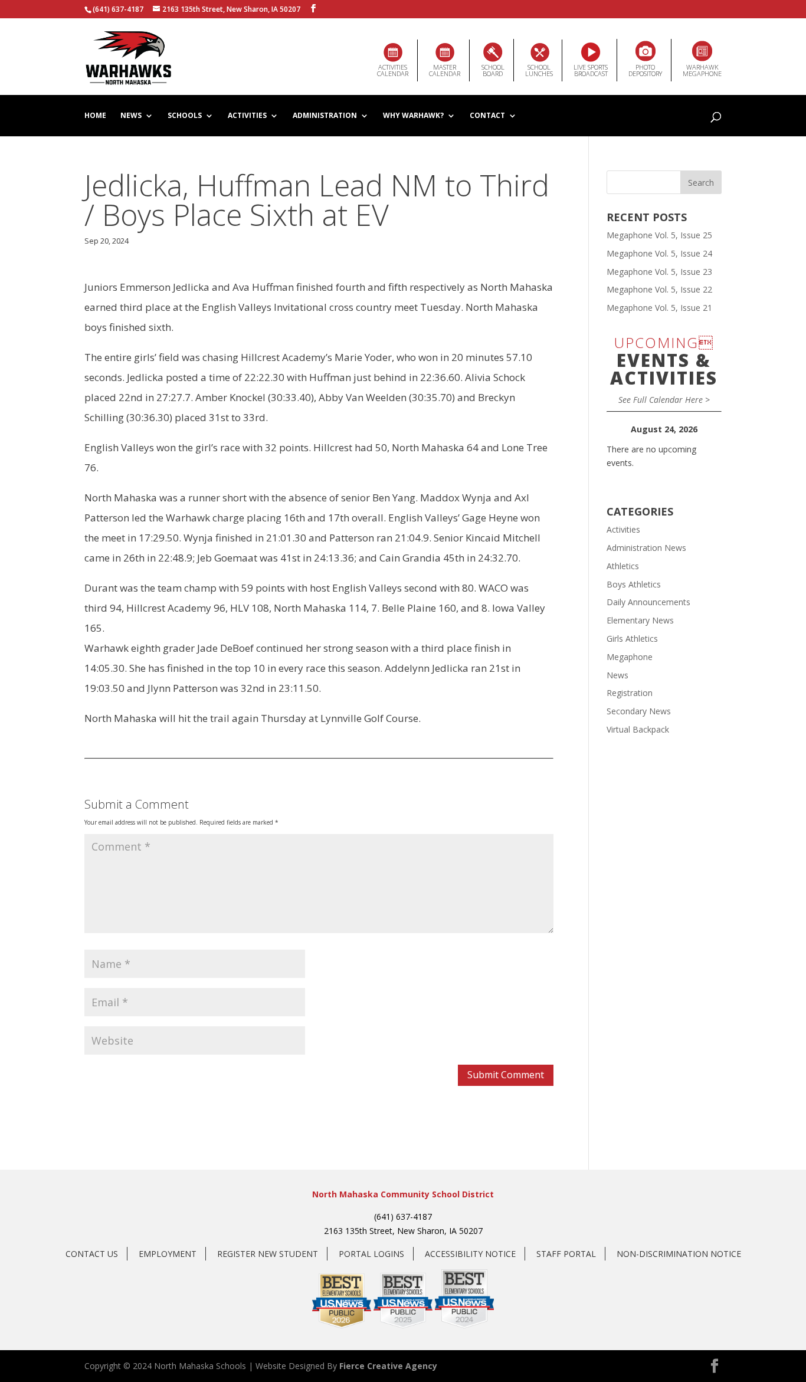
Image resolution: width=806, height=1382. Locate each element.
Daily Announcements (648, 602)
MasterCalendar (444, 70)
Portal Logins (371, 1253)
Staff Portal (566, 1253)
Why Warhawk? (413, 116)
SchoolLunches (539, 70)
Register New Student (267, 1253)
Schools (185, 116)
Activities (247, 116)
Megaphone (630, 656)
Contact (487, 116)
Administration (325, 116)
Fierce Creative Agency (388, 1365)
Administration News (646, 547)
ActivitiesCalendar (392, 70)
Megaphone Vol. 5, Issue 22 (659, 289)
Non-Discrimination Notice (679, 1253)
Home (95, 116)
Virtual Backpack (638, 729)
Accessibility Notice (470, 1253)
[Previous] (618, 429)
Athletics (623, 566)
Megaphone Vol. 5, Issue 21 (659, 307)
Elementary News (640, 620)
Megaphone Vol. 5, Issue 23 (659, 271)
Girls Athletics (632, 638)
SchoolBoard (492, 70)
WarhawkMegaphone (702, 70)
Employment (167, 1253)
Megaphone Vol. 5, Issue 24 (659, 253)
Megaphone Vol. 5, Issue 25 (659, 235)
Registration (630, 692)
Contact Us (91, 1253)
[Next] (710, 429)
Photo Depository (645, 70)
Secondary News (639, 711)
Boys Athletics (634, 584)
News (131, 116)
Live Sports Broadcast (591, 70)
